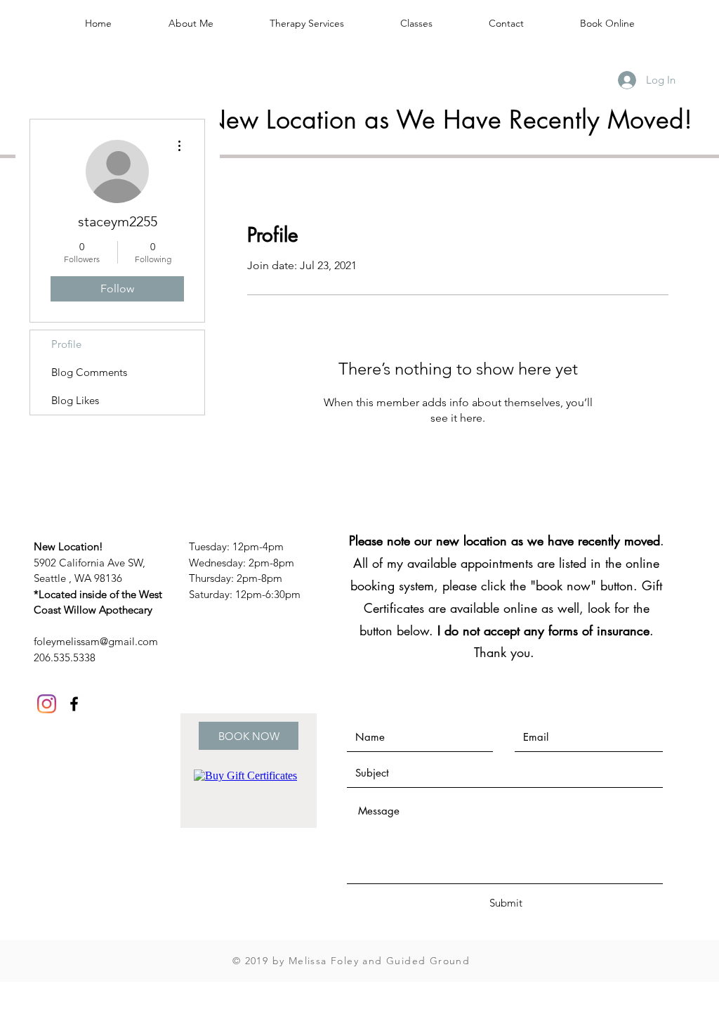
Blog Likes (75, 400)
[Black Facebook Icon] (74, 703)
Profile (66, 344)
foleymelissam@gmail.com (96, 641)
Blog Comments (89, 372)
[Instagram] (46, 703)
